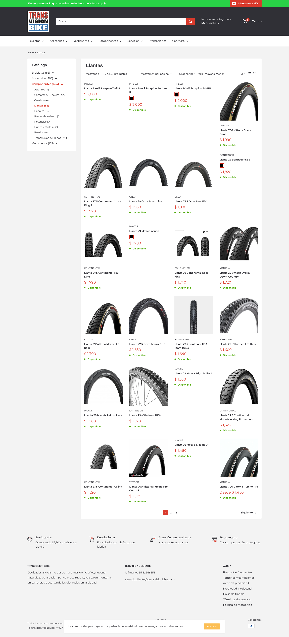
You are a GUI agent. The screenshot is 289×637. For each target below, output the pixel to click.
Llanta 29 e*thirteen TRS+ (145, 415)
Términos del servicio (237, 599)
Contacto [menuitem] (178, 40)
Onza (132, 196)
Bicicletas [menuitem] (33, 40)
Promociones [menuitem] (157, 40)
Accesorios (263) (43, 78)
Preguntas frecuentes (237, 572)
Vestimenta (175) (43, 143)
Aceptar (212, 626)
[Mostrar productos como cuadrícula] (249, 73)
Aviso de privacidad (236, 583)
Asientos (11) (41, 89)
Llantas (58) (41, 105)
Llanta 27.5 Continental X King (103, 486)
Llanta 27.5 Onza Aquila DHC (147, 344)
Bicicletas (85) (41, 72)
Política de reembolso (237, 604)
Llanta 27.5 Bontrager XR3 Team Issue (190, 345)
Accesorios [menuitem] (57, 40)
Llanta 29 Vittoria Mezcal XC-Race (102, 345)
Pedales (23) (41, 111)
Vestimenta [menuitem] (81, 40)
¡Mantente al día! (248, 3)
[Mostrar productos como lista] (254, 73)
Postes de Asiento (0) (47, 116)
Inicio (30, 52)
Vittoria (225, 125)
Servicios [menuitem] (133, 40)
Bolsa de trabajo (233, 594)
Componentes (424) (46, 84)
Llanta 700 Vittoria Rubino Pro (239, 486)
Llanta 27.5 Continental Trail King (101, 274)
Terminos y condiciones (239, 577)
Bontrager (227, 155)
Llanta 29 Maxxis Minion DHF (192, 444)
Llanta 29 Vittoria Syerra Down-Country (235, 274)
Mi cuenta (209, 23)
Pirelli (88, 83)
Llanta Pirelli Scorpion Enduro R (148, 90)
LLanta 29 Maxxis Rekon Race (103, 415)
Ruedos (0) (41, 132)
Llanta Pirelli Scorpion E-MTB (192, 88)
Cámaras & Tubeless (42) (49, 94)
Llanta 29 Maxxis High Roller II (193, 373)
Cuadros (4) (41, 100)
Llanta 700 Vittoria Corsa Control (235, 132)
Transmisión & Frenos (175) (50, 137)
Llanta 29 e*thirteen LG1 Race (238, 344)
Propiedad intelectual (237, 588)
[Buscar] (190, 21)
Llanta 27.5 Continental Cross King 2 (102, 203)
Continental (92, 196)
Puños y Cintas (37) (46, 127)
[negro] (131, 98)
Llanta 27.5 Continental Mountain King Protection (236, 417)
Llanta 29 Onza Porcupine (145, 201)
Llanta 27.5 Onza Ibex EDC (191, 201)
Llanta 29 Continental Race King (191, 274)
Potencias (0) (42, 121)
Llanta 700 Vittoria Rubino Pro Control (148, 488)
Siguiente (247, 512)
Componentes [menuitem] (108, 40)
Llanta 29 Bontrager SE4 (235, 159)
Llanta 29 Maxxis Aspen (144, 231)
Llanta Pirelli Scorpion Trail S (102, 88)
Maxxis (133, 226)
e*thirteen (226, 339)
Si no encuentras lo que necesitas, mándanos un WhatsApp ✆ (66, 3)
